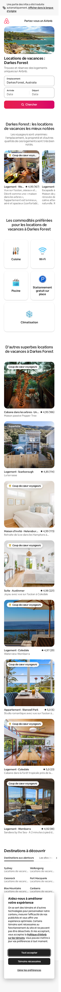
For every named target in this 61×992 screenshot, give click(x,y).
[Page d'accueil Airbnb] (6, 21)
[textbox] (16, 94)
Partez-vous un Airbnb (38, 21)
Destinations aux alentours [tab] (19, 857)
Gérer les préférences (29, 970)
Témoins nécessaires (29, 961)
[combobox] (29, 82)
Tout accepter (29, 952)
